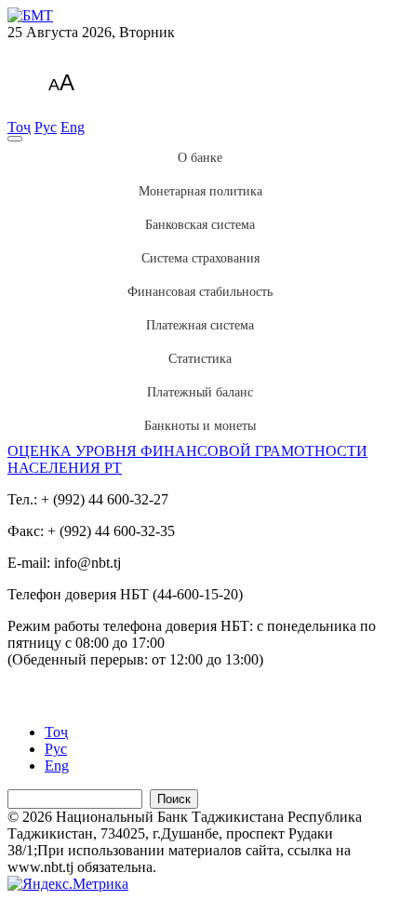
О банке (200, 158)
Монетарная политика (200, 191)
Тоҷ (19, 127)
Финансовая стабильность (200, 292)
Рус (45, 127)
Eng (72, 127)
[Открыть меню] (14, 138)
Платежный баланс (200, 392)
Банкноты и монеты (200, 426)
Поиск (174, 799)
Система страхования (200, 258)
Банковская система (200, 225)
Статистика (200, 359)
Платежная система (200, 325)
